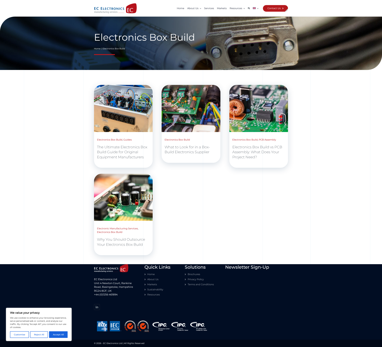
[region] (39, 324)
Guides (127, 139)
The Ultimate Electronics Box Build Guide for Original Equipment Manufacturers (122, 152)
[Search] (249, 8)
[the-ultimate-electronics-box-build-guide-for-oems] (123, 86)
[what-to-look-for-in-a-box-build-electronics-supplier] (191, 86)
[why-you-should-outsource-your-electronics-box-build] (123, 175)
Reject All (39, 334)
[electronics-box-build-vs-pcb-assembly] (258, 86)
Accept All (58, 334)
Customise (19, 334)
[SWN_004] (115, 5)
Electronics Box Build (109, 139)
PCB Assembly (267, 139)
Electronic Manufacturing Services (117, 228)
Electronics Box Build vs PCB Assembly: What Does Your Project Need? (257, 152)
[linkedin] (97, 307)
